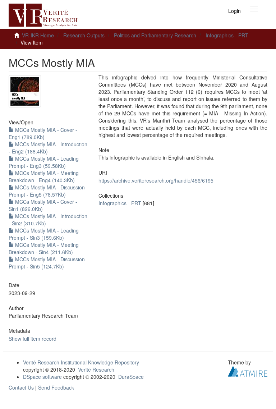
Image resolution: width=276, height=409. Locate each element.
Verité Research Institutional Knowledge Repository (81, 362)
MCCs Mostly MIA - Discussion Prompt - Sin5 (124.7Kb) (47, 263)
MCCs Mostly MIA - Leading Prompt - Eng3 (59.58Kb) (44, 162)
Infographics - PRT (227, 35)
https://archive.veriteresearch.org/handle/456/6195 (155, 180)
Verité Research (96, 369)
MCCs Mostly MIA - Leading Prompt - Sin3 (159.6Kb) (44, 234)
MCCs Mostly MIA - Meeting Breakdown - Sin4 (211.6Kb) (44, 248)
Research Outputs (84, 35)
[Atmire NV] (247, 370)
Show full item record (32, 338)
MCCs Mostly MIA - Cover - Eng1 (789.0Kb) (43, 133)
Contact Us (21, 387)
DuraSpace (131, 376)
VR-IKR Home (38, 35)
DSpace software (42, 376)
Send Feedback (56, 387)
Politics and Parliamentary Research (155, 35)
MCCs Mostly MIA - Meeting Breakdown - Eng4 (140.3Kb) (44, 176)
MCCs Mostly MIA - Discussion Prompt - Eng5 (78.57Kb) (47, 191)
